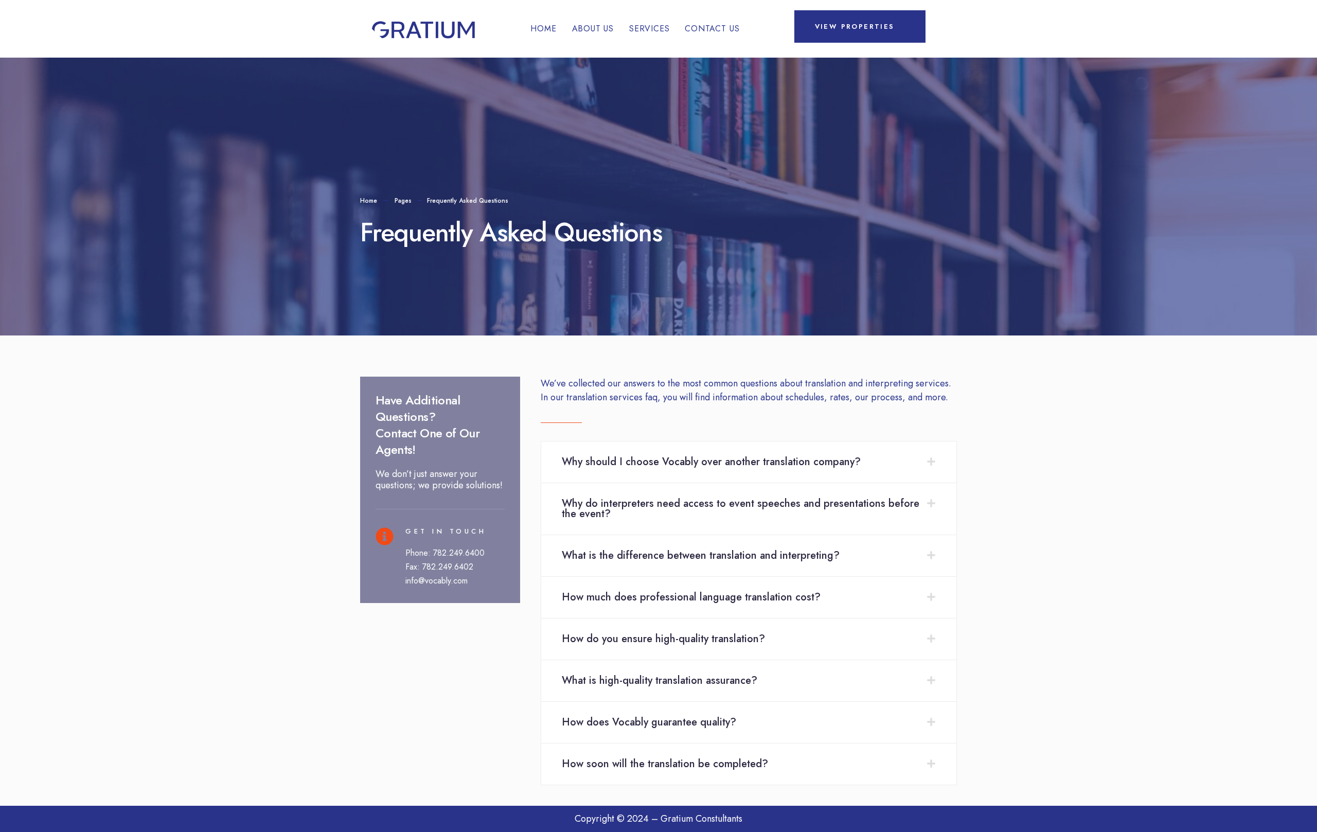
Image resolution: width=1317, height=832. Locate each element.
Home (543, 28)
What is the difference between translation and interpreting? (701, 555)
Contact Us (712, 28)
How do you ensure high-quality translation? (663, 638)
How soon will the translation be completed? (665, 763)
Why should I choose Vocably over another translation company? (711, 461)
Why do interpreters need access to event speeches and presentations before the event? (740, 508)
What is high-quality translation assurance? (659, 680)
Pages (403, 200)
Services (649, 28)
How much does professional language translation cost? (691, 597)
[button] (748, 462)
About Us (593, 28)
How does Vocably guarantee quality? (649, 722)
